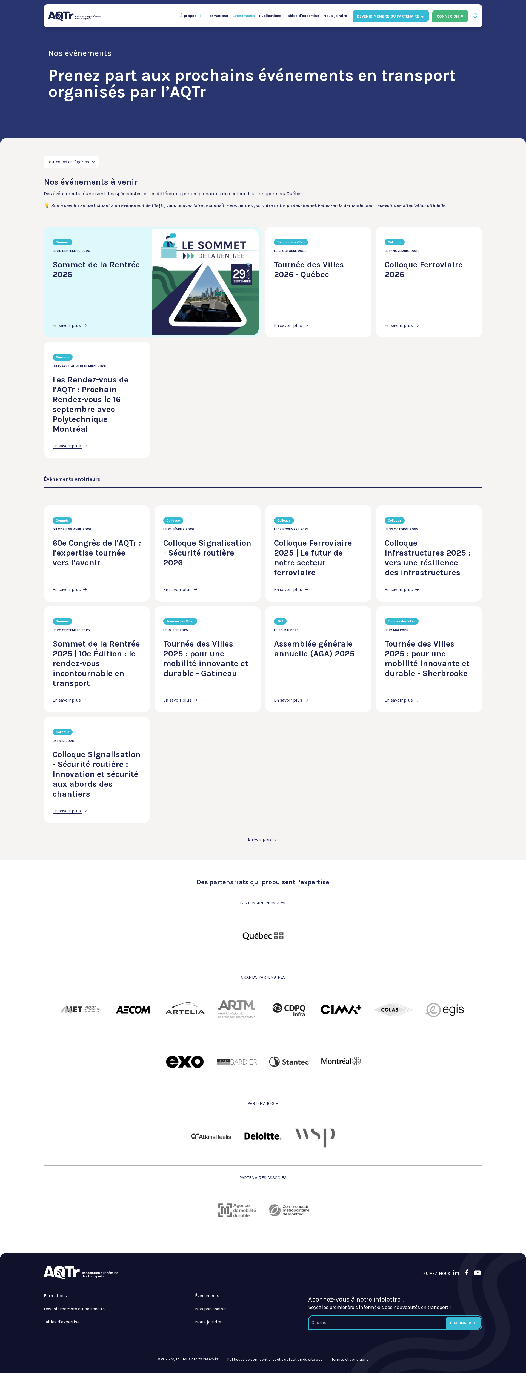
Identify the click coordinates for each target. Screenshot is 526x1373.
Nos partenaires (211, 1308)
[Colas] (393, 1009)
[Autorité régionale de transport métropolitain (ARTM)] (237, 1009)
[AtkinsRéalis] (210, 1136)
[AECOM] (132, 1009)
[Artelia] (184, 1009)
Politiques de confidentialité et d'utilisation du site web (275, 1359)
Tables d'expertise (302, 15)
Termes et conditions (350, 1359)
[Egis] (445, 1009)
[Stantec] (289, 1061)
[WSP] (315, 1136)
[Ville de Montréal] (341, 1061)
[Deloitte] (263, 1136)
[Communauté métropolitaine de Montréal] (289, 1210)
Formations (218, 15)
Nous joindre (335, 15)
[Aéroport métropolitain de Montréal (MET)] (80, 1009)
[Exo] (184, 1061)
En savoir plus (67, 325)
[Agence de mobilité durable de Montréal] (237, 1210)
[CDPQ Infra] (289, 1009)
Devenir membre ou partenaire (74, 1308)
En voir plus (260, 839)
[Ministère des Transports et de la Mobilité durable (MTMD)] (263, 935)
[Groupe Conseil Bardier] (237, 1061)
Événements (244, 15)
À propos (188, 15)
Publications (270, 15)
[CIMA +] (341, 1009)
